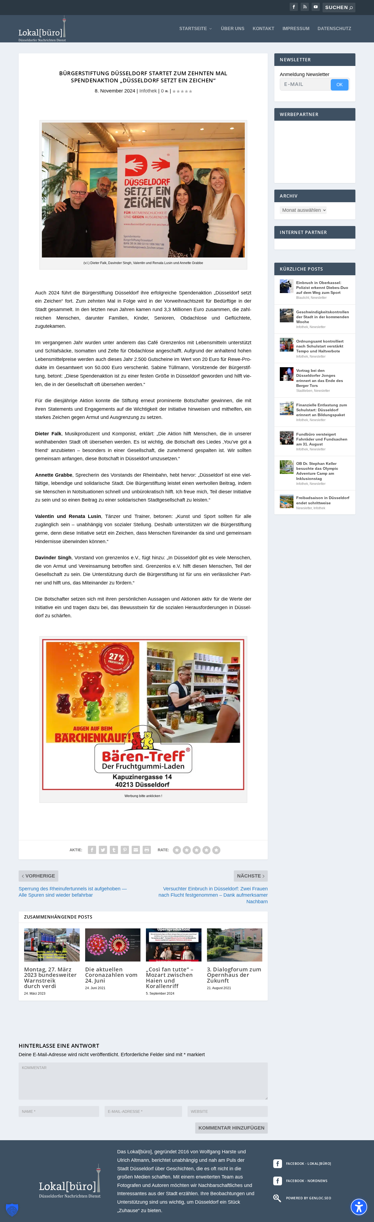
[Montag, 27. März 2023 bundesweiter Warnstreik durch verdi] (52, 945)
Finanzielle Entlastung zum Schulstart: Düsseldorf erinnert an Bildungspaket (321, 410)
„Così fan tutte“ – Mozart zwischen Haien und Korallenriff (169, 978)
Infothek (148, 91)
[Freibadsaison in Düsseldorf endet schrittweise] (287, 501)
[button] (12, 1210)
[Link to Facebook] (294, 7)
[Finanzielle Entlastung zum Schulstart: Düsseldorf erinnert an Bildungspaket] (287, 408)
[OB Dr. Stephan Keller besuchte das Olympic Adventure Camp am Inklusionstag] (287, 467)
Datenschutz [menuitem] (334, 29)
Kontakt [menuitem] (263, 29)
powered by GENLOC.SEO (308, 1198)
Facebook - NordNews (307, 1180)
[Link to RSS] (305, 7)
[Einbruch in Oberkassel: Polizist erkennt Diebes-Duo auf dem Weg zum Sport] (287, 286)
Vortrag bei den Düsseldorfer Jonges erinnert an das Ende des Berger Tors (319, 378)
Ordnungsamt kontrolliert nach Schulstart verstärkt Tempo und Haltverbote (320, 346)
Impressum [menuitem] (296, 29)
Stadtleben (304, 391)
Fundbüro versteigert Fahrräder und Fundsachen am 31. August (321, 439)
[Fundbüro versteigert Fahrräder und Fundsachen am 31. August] (287, 438)
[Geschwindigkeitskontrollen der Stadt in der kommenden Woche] (287, 315)
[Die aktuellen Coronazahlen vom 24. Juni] (113, 945)
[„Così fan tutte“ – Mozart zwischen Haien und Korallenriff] (174, 945)
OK (339, 84)
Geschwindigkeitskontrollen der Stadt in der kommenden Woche (322, 317)
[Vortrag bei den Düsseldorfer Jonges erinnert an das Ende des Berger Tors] (287, 374)
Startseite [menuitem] (193, 29)
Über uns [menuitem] (232, 29)
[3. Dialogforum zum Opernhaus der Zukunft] (235, 945)
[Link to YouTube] (316, 7)
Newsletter (319, 298)
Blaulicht (302, 298)
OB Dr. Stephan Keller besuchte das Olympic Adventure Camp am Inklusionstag (317, 471)
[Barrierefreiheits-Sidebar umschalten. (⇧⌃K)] (359, 1207)
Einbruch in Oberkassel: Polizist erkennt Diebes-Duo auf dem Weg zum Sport (322, 287)
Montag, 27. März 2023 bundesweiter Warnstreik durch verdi (50, 978)
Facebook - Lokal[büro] (308, 1163)
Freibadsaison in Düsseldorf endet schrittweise (322, 500)
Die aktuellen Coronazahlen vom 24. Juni (111, 975)
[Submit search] (351, 8)
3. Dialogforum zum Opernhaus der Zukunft (234, 975)
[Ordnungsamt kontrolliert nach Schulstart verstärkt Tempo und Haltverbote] (287, 345)
